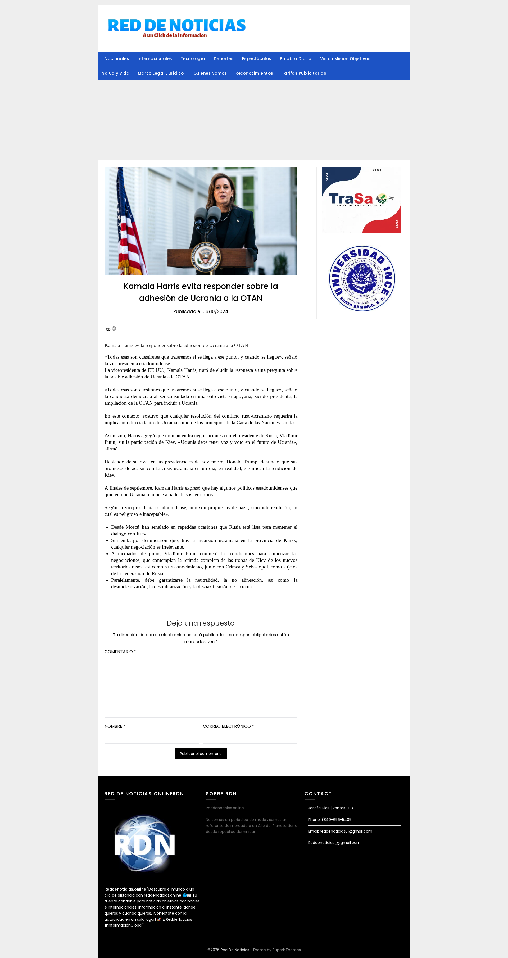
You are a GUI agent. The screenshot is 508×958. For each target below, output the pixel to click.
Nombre (115, 726)
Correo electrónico (228, 726)
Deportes (224, 58)
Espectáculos (256, 58)
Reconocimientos (254, 73)
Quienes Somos (210, 73)
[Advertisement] (254, 120)
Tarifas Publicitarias (304, 73)
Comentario (120, 652)
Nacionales (117, 58)
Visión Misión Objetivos (345, 58)
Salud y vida (115, 73)
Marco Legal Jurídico (161, 73)
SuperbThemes (287, 949)
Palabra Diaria (296, 58)
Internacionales (155, 58)
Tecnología (193, 58)
